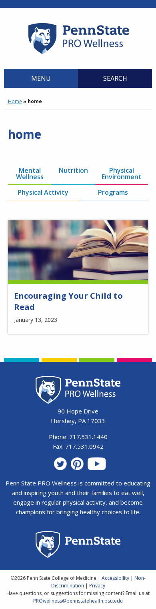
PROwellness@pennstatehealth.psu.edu (78, 600)
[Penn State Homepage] (78, 545)
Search (115, 78)
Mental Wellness (30, 173)
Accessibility (115, 578)
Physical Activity (43, 192)
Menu (41, 78)
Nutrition (73, 170)
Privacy (97, 585)
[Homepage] (78, 54)
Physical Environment (122, 173)
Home (15, 101)
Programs (113, 192)
